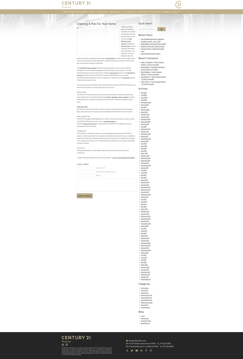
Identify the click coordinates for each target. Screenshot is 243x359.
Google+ (125, 97)
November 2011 (145, 274)
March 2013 (144, 236)
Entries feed (145, 318)
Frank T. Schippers (146, 62)
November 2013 (145, 219)
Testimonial (144, 305)
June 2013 (144, 231)
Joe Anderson (145, 77)
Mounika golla (145, 67)
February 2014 (145, 211)
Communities (142, 12)
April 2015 (144, 177)
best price (126, 78)
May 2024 (144, 107)
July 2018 (143, 126)
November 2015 (145, 160)
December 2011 (145, 272)
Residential (102, 12)
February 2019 (145, 114)
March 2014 (144, 209)
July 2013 (143, 228)
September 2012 (146, 250)
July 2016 (143, 143)
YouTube (108, 97)
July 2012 (143, 255)
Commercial (129, 12)
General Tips (145, 293)
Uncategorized (145, 307)
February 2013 (145, 238)
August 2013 (144, 226)
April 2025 (144, 100)
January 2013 (145, 240)
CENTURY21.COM (82, 107)
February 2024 (145, 109)
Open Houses (115, 12)
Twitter (120, 97)
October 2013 (145, 221)
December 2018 (145, 119)
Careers (166, 12)
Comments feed (146, 321)
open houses (111, 58)
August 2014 (144, 197)
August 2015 (144, 168)
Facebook (115, 97)
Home (66, 12)
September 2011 (146, 279)
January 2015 (145, 185)
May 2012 (143, 260)
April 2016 (144, 151)
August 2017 (144, 136)
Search (92, 12)
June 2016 (144, 146)
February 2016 (145, 156)
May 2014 (143, 204)
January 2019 (145, 117)
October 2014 (145, 192)
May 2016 (143, 148)
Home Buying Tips (146, 295)
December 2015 (145, 158)
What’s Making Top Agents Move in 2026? (153, 44)
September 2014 (146, 194)
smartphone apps (109, 121)
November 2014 (145, 190)
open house (113, 73)
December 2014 (145, 187)
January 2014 (145, 214)
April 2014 (144, 206)
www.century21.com (90, 124)
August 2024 (145, 105)
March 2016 (144, 153)
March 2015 (144, 180)
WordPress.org (145, 323)
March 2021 (144, 112)
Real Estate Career (147, 302)
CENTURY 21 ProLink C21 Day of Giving (152, 46)
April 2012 (144, 262)
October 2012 (145, 248)
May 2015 (143, 175)
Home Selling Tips (146, 298)
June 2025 (144, 97)
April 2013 (144, 233)
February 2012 (145, 267)
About (175, 12)
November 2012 (145, 245)
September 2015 (146, 165)
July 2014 (144, 199)
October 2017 (145, 131)
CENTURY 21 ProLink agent (88, 68)
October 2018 (145, 124)
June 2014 (144, 202)
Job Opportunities (146, 300)
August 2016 (144, 141)
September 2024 (146, 102)
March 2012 (144, 265)
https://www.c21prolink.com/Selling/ (123, 157)
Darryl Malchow (145, 72)
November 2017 (145, 129)
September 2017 (146, 134)
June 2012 (144, 257)
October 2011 (145, 277)
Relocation (155, 12)
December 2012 (145, 243)
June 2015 (144, 173)
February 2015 (145, 182)
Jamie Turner (145, 82)
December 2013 (145, 216)
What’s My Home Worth (79, 12)
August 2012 (144, 253)
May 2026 (144, 93)
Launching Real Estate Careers (151, 53)
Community (144, 290)
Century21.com (125, 46)
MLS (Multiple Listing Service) (126, 41)
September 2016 (146, 139)
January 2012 (145, 269)
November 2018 (145, 122)
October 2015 (145, 163)
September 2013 (146, 223)
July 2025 (144, 95)
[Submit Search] (161, 29)
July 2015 (143, 170)
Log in (143, 316)
